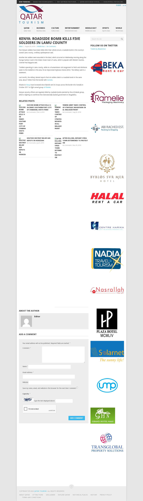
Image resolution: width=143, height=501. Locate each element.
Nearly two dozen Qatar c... (43, 2)
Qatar (27, 29)
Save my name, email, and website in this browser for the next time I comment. (49, 388)
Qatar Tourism (40, 491)
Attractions (38, 495)
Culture (55, 29)
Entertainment (72, 29)
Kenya (28, 85)
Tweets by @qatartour (98, 49)
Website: (25, 382)
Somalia (49, 80)
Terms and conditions (31, 497)
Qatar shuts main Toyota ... (90, 2)
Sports (106, 29)
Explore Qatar (64, 495)
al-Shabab (47, 87)
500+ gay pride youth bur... (67, 2)
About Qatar (24, 495)
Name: (25, 366)
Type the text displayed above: (44, 401)
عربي (124, 5)
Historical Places (80, 495)
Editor (21, 46)
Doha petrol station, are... (114, 2)
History (93, 495)
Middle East (91, 29)
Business (41, 29)
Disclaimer (50, 495)
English (118, 5)
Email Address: (28, 372)
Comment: (27, 348)
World (119, 29)
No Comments (51, 46)
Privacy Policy (106, 495)
